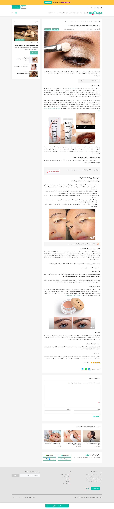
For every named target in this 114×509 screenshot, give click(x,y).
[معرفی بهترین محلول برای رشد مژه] (33, 67)
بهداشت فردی (52, 13)
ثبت (15, 475)
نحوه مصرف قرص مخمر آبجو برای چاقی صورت (26, 45)
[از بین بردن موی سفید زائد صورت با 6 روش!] (52, 436)
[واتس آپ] (85, 369)
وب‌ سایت (69, 409)
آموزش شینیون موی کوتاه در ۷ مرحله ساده (92, 444)
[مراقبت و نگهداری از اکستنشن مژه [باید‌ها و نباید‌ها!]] (72, 436)
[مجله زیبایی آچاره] (95, 13)
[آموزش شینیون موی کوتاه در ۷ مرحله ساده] (91, 436)
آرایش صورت (47, 29)
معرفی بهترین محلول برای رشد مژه (21, 66)
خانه (98, 22)
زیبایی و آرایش (84, 13)
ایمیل (98, 409)
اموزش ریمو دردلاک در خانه (22, 73)
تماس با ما (66, 481)
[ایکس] (88, 369)
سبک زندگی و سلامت (63, 13)
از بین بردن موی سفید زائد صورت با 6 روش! (53, 444)
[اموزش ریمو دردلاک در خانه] (33, 74)
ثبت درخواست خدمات (64, 474)
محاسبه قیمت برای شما (54, 171)
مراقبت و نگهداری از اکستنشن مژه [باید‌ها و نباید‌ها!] (73, 444)
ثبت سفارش (57, 506)
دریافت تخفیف (48, 2)
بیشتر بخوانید (34, 53)
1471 (24, 7)
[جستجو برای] (16, 12)
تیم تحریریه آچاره (35, 42)
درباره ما (67, 479)
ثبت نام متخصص (65, 477)
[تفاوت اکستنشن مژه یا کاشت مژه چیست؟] (33, 59)
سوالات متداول (66, 483)
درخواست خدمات (16, 7)
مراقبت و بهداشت (74, 13)
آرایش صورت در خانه (72, 89)
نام (99, 402)
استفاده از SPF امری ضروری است (73, 295)
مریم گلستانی (96, 29)
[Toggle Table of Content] (81, 81)
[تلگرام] (81, 369)
